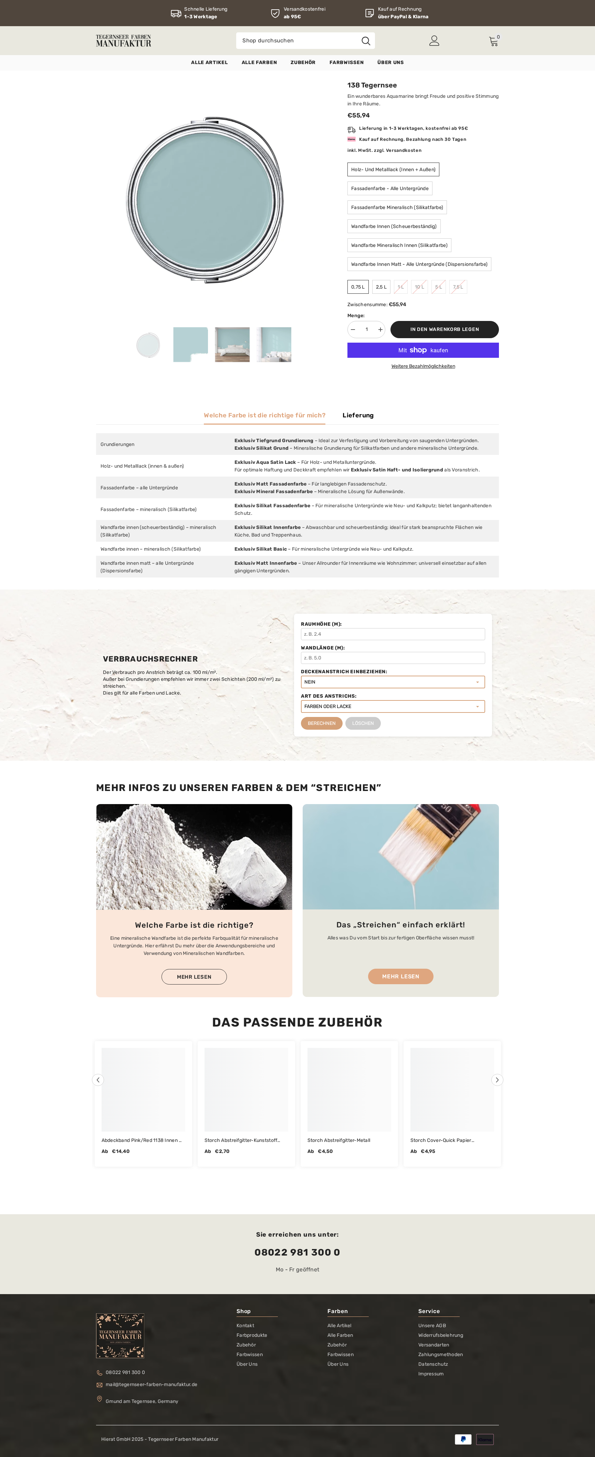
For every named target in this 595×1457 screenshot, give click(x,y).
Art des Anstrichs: (329, 696)
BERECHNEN (322, 723)
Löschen (363, 723)
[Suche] (305, 40)
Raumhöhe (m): (321, 624)
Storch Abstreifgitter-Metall (338, 1140)
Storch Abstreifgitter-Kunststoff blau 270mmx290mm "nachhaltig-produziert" (244, 1140)
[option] (211, 196)
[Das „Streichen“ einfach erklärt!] (401, 857)
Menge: (356, 316)
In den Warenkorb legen (444, 329)
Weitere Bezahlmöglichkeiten (423, 366)
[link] (198, 13)
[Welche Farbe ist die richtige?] (194, 857)
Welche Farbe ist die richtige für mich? (264, 415)
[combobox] (296, 40)
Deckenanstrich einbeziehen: (344, 672)
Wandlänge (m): (323, 648)
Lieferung (358, 415)
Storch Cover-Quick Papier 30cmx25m (440, 1140)
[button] (98, 1080)
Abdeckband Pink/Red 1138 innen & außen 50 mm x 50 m (142, 1140)
